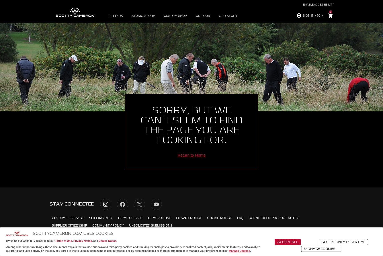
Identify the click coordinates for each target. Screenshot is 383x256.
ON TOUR (203, 15)
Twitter (139, 204)
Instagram (105, 204)
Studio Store (143, 15)
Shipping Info (100, 218)
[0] (330, 16)
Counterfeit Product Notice (274, 218)
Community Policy (108, 225)
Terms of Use (63, 240)
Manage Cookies (239, 250)
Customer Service (68, 218)
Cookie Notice (107, 240)
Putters (115, 15)
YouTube (156, 204)
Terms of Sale (129, 218)
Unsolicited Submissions (150, 225)
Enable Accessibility (318, 4)
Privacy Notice (82, 240)
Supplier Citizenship (69, 225)
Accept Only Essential (343, 242)
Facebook (122, 204)
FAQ (240, 218)
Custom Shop (175, 15)
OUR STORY (228, 15)
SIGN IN (308, 15)
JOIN (320, 15)
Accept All (287, 242)
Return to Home (192, 155)
